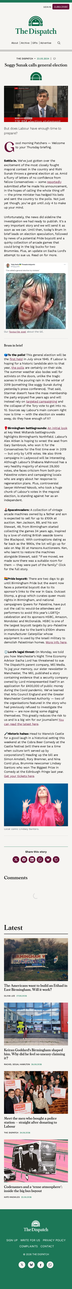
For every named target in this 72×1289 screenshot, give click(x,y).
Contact (47, 1246)
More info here (56, 642)
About (14, 42)
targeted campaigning (41, 401)
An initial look (57, 428)
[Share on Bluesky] (48, 859)
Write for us (30, 1240)
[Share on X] (16, 859)
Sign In (47, 7)
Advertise (45, 42)
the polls (17, 367)
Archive (25, 42)
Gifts (35, 42)
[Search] (59, 43)
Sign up (12, 1240)
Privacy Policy (54, 1240)
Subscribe (61, 6)
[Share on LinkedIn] (32, 859)
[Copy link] (56, 859)
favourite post (17, 331)
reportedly (54, 182)
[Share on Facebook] (24, 859)
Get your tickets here (19, 776)
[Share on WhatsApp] (40, 859)
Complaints (28, 1246)
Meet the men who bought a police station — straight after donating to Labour (30, 1122)
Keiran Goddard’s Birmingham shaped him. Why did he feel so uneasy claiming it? (34, 1054)
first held (16, 359)
